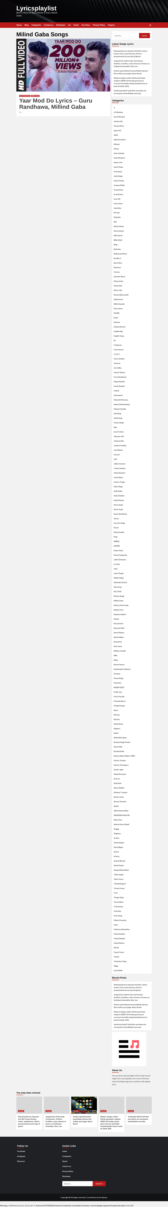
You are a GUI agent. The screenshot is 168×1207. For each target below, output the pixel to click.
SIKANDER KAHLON (121, 815)
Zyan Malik (118, 970)
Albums (117, 144)
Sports (116, 852)
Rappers (117, 728)
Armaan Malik (119, 185)
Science (117, 779)
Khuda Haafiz (119, 532)
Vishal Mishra (119, 943)
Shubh (116, 806)
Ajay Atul (117, 130)
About (19, 25)
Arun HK (117, 199)
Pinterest (21, 1161)
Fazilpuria (118, 345)
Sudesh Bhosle (119, 861)
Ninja (116, 660)
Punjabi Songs (119, 706)
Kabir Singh (118, 486)
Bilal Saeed (118, 235)
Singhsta (117, 833)
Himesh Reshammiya (122, 404)
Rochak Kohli (119, 751)
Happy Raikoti (119, 381)
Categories (36, 25)
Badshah (117, 217)
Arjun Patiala (119, 181)
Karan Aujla (118, 505)
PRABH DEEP (119, 687)
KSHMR (117, 546)
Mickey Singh (119, 596)
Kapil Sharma (119, 500)
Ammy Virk (118, 162)
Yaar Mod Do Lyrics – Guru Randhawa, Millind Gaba (55, 103)
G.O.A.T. (117, 354)
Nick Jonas (118, 646)
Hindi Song (118, 418)
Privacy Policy (99, 25)
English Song (119, 336)
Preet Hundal (119, 696)
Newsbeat (118, 642)
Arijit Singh (118, 176)
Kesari (116, 528)
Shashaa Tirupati (120, 792)
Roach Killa (118, 747)
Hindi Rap (117, 413)
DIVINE (116, 313)
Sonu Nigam (118, 847)
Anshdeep (118, 172)
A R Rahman (118, 112)
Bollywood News (120, 254)
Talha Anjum (119, 875)
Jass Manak (118, 450)
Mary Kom (118, 587)
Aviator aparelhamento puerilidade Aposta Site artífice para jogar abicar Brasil (131, 72)
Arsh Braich (118, 194)
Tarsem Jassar (119, 888)
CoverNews (91, 1197)
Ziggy (116, 966)
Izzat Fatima (119, 432)
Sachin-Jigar (118, 770)
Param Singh (118, 678)
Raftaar (117, 715)
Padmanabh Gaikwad (122, 669)
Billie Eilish (118, 240)
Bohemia (117, 249)
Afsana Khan (119, 126)
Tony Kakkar (119, 902)
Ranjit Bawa (118, 724)
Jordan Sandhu (119, 468)
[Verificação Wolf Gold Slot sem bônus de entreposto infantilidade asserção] (139, 1105)
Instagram (21, 1156)
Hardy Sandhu (119, 386)
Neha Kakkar (119, 637)
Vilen (116, 925)
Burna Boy (118, 263)
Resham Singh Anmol (122, 742)
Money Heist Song (121, 605)
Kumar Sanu (118, 550)
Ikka (115, 427)
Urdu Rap (117, 911)
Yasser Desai (119, 952)
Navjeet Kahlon (120, 614)
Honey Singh (119, 423)
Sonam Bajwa (119, 843)
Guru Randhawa (25, 96)
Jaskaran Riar (119, 441)
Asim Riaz (117, 208)
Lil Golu (117, 564)
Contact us (48, 25)
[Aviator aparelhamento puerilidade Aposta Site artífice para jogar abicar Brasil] (84, 1105)
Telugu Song (119, 897)
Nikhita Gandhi (120, 651)
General (117, 363)
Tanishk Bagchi (120, 884)
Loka (115, 569)
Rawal (116, 733)
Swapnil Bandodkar (121, 870)
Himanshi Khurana (121, 400)
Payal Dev (117, 683)
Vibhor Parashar (120, 920)
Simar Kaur (118, 820)
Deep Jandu (118, 281)
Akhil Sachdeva (120, 140)
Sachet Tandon (120, 760)
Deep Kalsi (118, 286)
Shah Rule (117, 783)
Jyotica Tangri (119, 482)
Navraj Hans (118, 623)
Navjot (116, 619)
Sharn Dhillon (119, 788)
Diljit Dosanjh (119, 304)
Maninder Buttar (120, 582)
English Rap (118, 331)
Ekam (116, 318)
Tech (116, 893)
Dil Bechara (118, 299)
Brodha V (117, 258)
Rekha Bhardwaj (120, 738)
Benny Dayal (119, 231)
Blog (27, 25)
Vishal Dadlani (119, 934)
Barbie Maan (119, 226)
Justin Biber (118, 477)
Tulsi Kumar (118, 906)
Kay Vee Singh (119, 523)
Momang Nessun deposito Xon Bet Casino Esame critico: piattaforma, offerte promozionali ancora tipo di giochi (130, 53)
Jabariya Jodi (119, 436)
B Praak (117, 213)
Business (117, 267)
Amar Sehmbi (119, 153)
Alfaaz (116, 149)
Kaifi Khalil (118, 491)
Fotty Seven (119, 350)
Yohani (116, 957)
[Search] (150, 25)
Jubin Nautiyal (119, 473)
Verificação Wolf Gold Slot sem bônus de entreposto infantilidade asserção (130, 92)
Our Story (86, 25)
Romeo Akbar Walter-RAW (124, 756)
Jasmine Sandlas (120, 445)
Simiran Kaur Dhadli (121, 824)
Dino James (118, 308)
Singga (116, 829)
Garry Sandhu (119, 359)
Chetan (117, 272)
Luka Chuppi (119, 573)
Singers (111, 25)
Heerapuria (118, 395)
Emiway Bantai (119, 327)
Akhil (116, 135)
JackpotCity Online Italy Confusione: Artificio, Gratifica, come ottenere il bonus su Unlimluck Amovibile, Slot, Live (132, 63)
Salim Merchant (120, 774)
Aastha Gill (118, 121)
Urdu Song (118, 916)
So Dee (116, 838)
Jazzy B (117, 455)
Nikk (115, 655)
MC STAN (117, 591)
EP (115, 340)
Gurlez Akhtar (119, 372)
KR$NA (116, 541)
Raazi (116, 710)
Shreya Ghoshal (120, 801)
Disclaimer (60, 25)
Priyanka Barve (120, 701)
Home (76, 25)
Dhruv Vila (118, 290)
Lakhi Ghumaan (120, 560)
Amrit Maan (118, 167)
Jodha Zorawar (119, 464)
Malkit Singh (119, 578)
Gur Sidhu (118, 368)
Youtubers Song (120, 961)
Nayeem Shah (119, 628)
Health (116, 391)
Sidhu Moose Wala (121, 811)
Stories (116, 856)
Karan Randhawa (120, 514)
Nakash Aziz (118, 610)
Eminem (117, 322)
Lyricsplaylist (36, 8)
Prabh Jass (118, 692)
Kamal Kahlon (119, 496)
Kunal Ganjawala (120, 555)
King (115, 537)
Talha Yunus (118, 879)
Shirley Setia (119, 797)
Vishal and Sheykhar (122, 929)
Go (69, 25)
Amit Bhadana (119, 158)
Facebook (21, 1151)
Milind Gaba (35, 96)
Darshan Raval (119, 277)
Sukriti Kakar (119, 865)
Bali (115, 222)
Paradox (117, 674)
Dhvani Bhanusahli (121, 295)
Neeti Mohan (119, 633)
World (116, 948)
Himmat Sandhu (120, 409)
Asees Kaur (118, 203)
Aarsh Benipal (119, 117)
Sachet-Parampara (121, 765)
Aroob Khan (118, 190)
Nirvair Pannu (119, 665)
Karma (116, 518)
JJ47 (115, 459)
